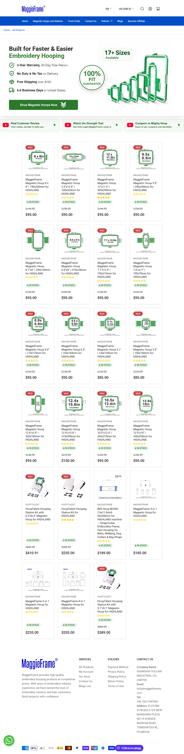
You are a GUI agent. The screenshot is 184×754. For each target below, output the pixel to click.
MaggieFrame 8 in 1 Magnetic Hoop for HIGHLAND (73, 605)
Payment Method (118, 667)
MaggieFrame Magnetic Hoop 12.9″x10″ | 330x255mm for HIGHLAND (142, 432)
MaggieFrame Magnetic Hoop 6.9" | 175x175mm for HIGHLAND (37, 351)
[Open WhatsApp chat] (9, 740)
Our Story (84, 676)
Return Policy (116, 681)
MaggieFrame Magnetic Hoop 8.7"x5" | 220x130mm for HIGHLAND (38, 268)
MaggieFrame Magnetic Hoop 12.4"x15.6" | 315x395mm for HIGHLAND (70, 432)
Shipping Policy (117, 676)
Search (142, 9)
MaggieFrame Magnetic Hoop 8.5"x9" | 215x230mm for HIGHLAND (73, 268)
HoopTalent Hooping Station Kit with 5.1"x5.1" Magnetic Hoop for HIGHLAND (109, 606)
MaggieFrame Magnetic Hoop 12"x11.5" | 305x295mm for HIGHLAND (106, 186)
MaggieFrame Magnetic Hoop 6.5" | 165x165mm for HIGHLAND (73, 351)
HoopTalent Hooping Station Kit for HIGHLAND (73, 512)
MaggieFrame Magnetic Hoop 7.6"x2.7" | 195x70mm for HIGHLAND (142, 270)
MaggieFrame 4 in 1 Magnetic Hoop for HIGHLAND (145, 512)
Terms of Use (116, 686)
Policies (105, 21)
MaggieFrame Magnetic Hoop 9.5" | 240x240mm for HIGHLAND (145, 185)
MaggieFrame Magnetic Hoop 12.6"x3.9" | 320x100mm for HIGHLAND (35, 432)
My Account (86, 671)
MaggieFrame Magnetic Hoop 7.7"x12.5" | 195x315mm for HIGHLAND (106, 270)
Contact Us (90, 21)
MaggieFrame (33, 175)
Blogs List (85, 686)
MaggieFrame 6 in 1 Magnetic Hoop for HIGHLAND (37, 605)
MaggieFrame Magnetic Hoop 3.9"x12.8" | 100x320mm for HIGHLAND (70, 186)
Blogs (120, 21)
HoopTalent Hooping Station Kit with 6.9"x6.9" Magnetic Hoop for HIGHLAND (38, 514)
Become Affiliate (136, 21)
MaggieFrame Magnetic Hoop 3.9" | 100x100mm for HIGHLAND (145, 351)
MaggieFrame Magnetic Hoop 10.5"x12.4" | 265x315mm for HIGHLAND (106, 432)
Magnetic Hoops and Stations (48, 21)
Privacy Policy (116, 671)
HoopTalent (32, 504)
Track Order (74, 21)
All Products (19, 30)
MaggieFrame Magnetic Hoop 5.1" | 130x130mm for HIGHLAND (109, 351)
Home (25, 21)
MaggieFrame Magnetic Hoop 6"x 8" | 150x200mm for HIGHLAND (37, 185)
